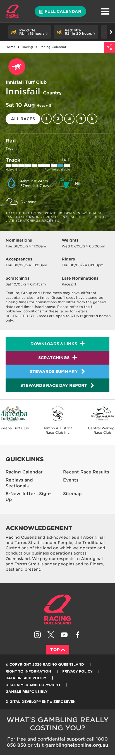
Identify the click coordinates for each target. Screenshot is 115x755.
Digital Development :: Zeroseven (41, 701)
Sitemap (72, 493)
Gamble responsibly (26, 691)
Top (55, 650)
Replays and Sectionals (19, 483)
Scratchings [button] (54, 357)
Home (13, 11)
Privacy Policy (77, 671)
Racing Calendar (24, 472)
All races (23, 119)
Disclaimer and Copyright (33, 685)
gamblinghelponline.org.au (76, 745)
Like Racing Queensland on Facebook (77, 634)
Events (70, 480)
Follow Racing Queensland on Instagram (37, 634)
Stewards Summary (54, 371)
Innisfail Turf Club (26, 82)
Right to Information (28, 671)
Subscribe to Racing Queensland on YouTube (64, 634)
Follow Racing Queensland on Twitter (50, 634)
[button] (29, 32)
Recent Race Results (86, 472)
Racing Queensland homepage (57, 609)
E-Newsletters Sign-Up (28, 496)
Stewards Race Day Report (53, 385)
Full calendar (63, 11)
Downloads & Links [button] (53, 344)
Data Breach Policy (26, 678)
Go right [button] (111, 32)
